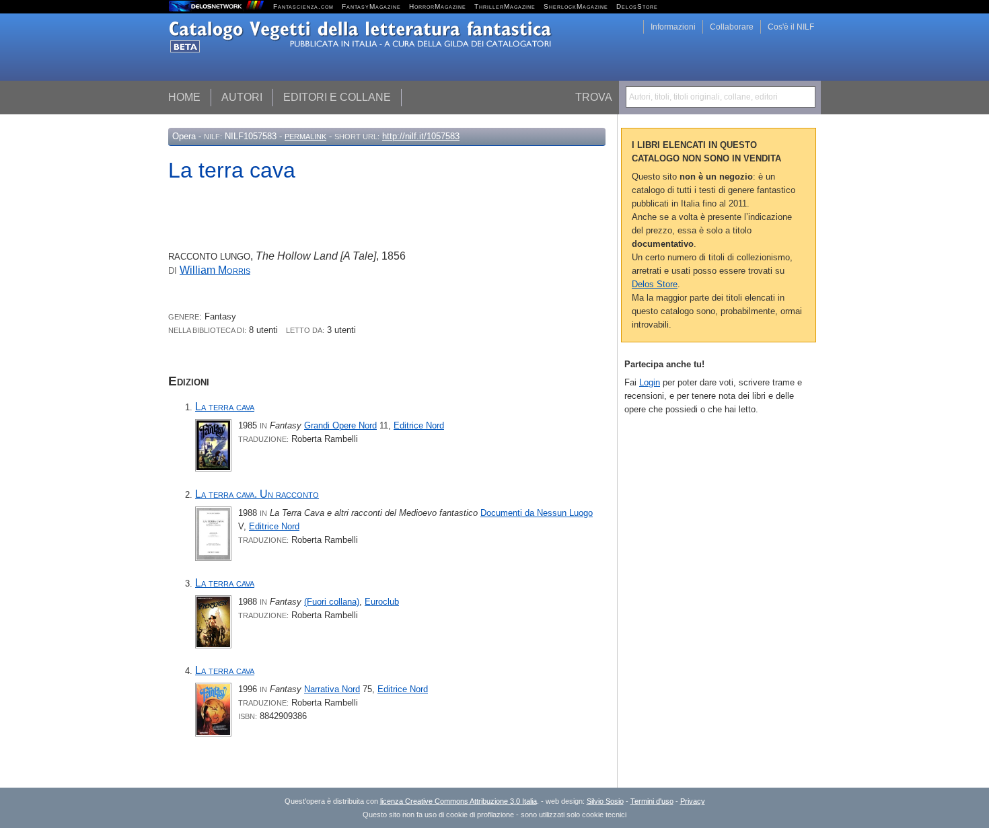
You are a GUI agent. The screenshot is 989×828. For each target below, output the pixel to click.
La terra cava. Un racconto (257, 494)
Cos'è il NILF (791, 27)
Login (649, 382)
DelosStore (637, 6)
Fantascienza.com (303, 6)
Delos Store (654, 284)
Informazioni (673, 27)
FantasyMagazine (371, 6)
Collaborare (732, 27)
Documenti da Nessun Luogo (536, 513)
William (215, 270)
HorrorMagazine (437, 6)
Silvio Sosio (605, 801)
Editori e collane (337, 97)
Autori (241, 97)
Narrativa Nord (332, 689)
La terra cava (224, 406)
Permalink (305, 137)
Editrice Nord (419, 425)
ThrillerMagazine (505, 6)
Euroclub (382, 602)
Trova (593, 97)
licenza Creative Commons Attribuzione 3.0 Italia (458, 801)
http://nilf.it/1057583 (421, 136)
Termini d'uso (651, 801)
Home (184, 97)
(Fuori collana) (331, 602)
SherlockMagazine (576, 6)
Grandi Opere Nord (340, 425)
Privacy (692, 801)
